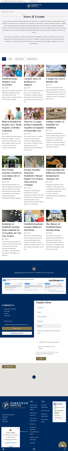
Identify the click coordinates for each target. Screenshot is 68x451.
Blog (10, 59)
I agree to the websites (46, 347)
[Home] (3, 449)
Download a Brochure (17, 333)
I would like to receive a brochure (49, 342)
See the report (58, 417)
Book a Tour (17, 328)
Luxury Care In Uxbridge (34, 438)
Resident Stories (31, 59)
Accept (11, 446)
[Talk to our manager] (62, 445)
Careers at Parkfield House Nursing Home (34, 430)
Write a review (52, 291)
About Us (33, 424)
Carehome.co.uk (19, 272)
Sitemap (32, 443)
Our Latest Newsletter (33, 419)
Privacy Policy (39, 353)
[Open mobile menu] (34, 449)
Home (3, 12)
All (4, 59)
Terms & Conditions (44, 406)
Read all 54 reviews (60, 291)
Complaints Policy (44, 420)
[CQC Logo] (58, 405)
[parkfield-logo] (34, 6)
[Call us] (64, 449)
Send (41, 358)
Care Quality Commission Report (33, 407)
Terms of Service (47, 353)
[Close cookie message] (18, 428)
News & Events (10, 12)
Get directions (9, 366)
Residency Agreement (44, 415)
